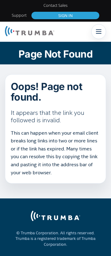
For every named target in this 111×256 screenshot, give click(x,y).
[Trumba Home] (29, 31)
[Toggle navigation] (98, 31)
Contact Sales (55, 5)
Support (19, 15)
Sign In (65, 15)
